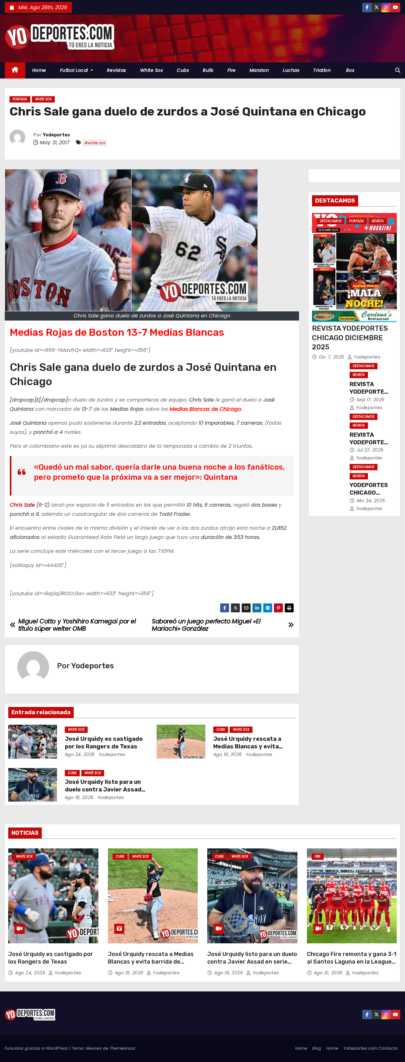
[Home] (15, 70)
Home (39, 70)
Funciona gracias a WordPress (37, 1048)
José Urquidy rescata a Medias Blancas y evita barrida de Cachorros (247, 746)
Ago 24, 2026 (80, 754)
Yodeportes (56, 135)
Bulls (208, 70)
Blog (316, 1048)
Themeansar (122, 1048)
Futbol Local (75, 70)
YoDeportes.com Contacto (370, 1048)
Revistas (116, 70)
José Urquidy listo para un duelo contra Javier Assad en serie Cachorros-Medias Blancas (252, 962)
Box (349, 70)
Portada (20, 99)
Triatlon (322, 70)
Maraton (259, 70)
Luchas (291, 70)
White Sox (151, 70)
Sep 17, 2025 (371, 400)
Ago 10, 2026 (329, 973)
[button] (397, 70)
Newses (94, 1048)
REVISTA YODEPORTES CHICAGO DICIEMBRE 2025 (350, 337)
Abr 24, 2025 (371, 500)
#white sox (94, 143)
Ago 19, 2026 (227, 754)
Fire (231, 70)
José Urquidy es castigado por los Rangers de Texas (104, 742)
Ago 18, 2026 (79, 797)
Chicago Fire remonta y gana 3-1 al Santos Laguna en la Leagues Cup (351, 962)
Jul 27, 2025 (370, 450)
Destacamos (330, 221)
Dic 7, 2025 (332, 357)
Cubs (183, 70)
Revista (378, 221)
